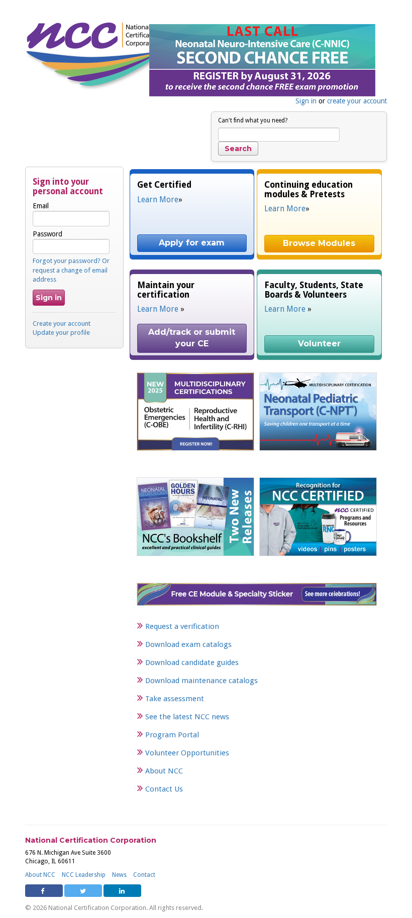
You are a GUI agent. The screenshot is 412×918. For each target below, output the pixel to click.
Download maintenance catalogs (201, 680)
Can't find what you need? (252, 120)
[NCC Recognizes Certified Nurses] (318, 516)
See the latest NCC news (187, 716)
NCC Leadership (84, 874)
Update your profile (61, 332)
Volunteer (319, 343)
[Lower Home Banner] (256, 593)
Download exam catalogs (188, 644)
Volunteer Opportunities (187, 752)
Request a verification (182, 626)
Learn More (157, 199)
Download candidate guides (192, 662)
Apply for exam (192, 242)
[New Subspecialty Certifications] (195, 411)
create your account (357, 101)
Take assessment (174, 698)
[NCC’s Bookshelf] (195, 516)
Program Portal (172, 734)
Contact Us (164, 789)
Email (41, 206)
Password (47, 234)
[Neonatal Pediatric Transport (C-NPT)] (318, 411)
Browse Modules (319, 243)
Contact (144, 874)
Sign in (306, 101)
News (119, 874)
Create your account (61, 323)
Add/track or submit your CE (193, 337)
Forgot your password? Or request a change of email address (71, 270)
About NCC (164, 770)
